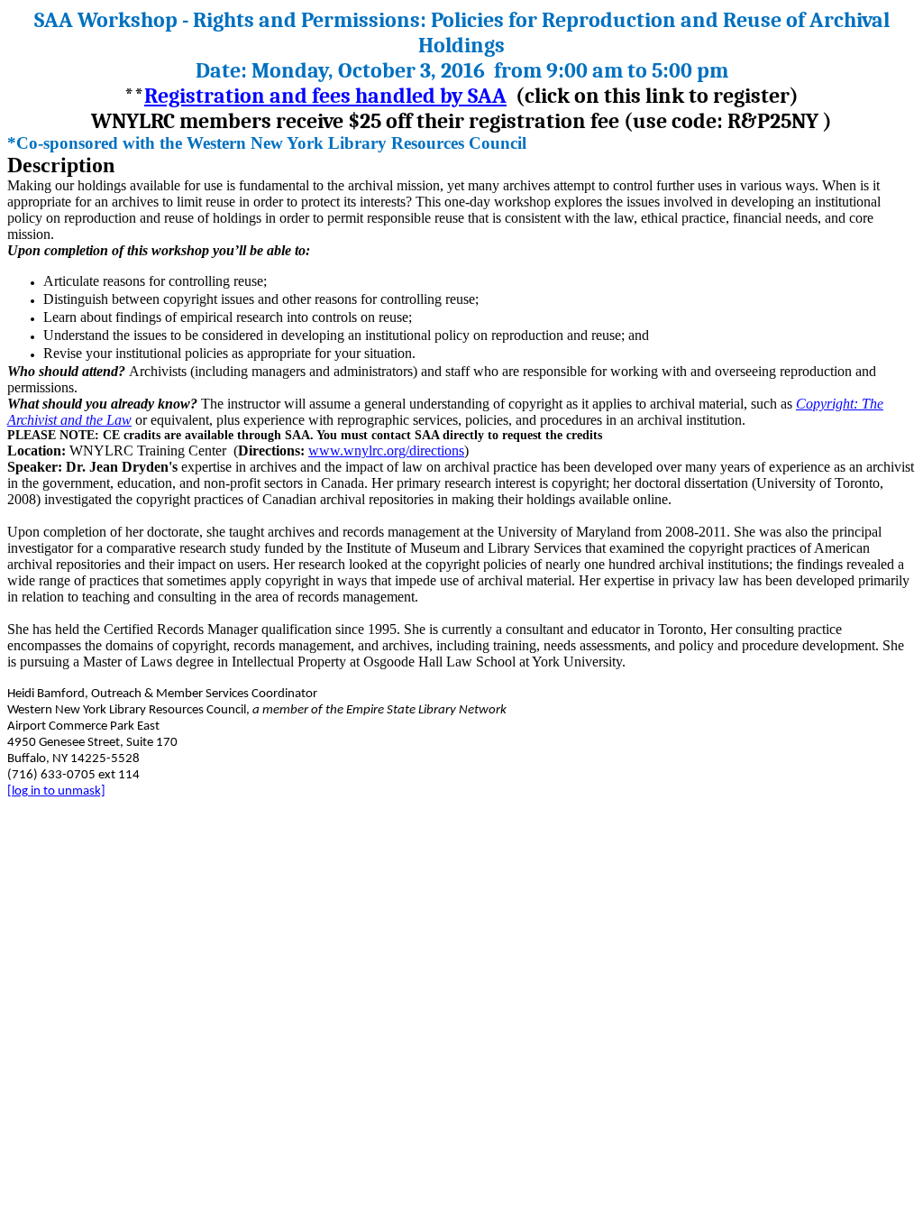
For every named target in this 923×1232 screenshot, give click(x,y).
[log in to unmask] (56, 791)
